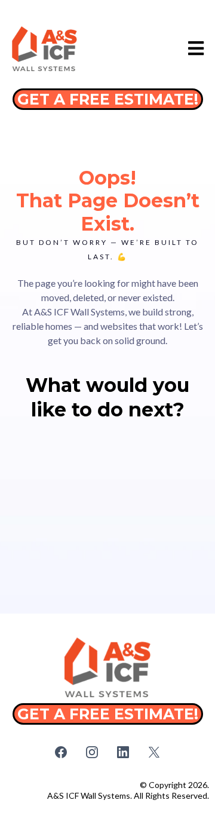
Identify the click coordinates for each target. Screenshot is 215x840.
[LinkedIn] (123, 752)
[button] (194, 49)
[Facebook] (60, 752)
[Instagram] (92, 752)
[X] (154, 752)
